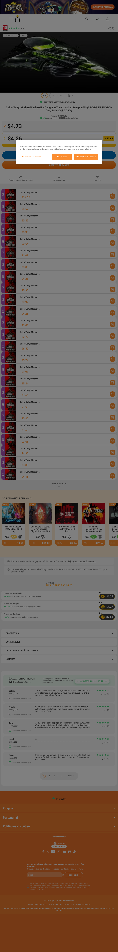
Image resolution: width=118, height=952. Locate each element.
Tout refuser (62, 157)
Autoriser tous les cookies (85, 157)
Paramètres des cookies (31, 157)
